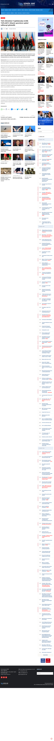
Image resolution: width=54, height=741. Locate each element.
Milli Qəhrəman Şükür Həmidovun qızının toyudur (49, 105)
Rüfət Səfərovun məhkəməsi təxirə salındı (47, 619)
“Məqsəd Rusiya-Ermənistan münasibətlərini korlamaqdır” (47, 231)
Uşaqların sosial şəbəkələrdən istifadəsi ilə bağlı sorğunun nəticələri (46, 641)
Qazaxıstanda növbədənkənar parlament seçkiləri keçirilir (46, 203)
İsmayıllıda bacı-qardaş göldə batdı (46, 252)
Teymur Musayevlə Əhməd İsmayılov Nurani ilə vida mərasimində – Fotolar (46, 351)
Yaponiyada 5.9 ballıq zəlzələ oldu (47, 256)
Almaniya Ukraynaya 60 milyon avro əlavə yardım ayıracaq (46, 290)
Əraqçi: (46, 486)
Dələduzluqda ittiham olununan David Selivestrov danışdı (41, 88)
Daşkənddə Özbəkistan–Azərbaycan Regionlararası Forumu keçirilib (47, 244)
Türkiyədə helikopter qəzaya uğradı (47, 323)
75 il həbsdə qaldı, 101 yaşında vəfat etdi (46, 434)
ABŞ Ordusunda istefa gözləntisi (46, 415)
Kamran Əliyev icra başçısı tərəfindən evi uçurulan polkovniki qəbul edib (41, 69)
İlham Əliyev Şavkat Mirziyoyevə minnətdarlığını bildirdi (47, 600)
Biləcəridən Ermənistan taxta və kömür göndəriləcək (47, 371)
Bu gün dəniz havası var (46, 412)
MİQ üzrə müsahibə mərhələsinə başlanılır (46, 563)
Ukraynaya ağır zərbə (46, 399)
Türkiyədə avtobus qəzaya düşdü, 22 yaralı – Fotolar (46, 356)
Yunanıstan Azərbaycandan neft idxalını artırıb (47, 511)
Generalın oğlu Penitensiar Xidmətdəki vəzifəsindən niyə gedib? (49, 52)
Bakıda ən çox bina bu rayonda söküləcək (49, 65)
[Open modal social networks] (26, 109)
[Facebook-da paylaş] (7, 109)
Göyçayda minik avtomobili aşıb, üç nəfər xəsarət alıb (46, 482)
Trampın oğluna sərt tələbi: (46, 452)
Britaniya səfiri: (4, 163)
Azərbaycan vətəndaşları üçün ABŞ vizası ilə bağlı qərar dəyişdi (46, 299)
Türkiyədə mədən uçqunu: (47, 524)
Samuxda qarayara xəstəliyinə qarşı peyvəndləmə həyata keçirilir (47, 519)
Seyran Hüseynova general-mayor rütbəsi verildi (29, 150)
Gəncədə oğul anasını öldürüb (45, 559)
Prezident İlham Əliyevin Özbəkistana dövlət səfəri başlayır (46, 188)
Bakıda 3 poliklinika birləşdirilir (45, 507)
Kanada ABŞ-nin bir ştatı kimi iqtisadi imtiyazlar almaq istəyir (47, 150)
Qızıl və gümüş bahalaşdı (46, 425)
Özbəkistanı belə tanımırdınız (47, 347)
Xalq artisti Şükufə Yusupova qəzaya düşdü (47, 342)
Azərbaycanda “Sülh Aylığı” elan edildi (47, 649)
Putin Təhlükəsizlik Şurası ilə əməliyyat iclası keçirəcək (47, 623)
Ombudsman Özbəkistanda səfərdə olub (47, 160)
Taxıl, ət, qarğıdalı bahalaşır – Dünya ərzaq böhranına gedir (47, 419)
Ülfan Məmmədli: (47, 478)
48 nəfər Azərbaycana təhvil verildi (47, 574)
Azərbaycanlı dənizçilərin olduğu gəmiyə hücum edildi (30, 164)
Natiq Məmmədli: (46, 315)
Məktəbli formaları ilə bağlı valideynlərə (46, 571)
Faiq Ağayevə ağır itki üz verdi (46, 308)
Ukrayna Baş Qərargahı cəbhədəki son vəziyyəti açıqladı (46, 174)
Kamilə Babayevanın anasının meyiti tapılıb (49, 86)
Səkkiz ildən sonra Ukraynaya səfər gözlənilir (46, 532)
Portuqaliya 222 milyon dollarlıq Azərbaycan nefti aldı (46, 614)
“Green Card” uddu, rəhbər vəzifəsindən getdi (17, 164)
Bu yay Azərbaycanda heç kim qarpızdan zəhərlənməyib (47, 391)
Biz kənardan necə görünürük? (45, 219)
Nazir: (46, 268)
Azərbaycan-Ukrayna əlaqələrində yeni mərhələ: (46, 609)
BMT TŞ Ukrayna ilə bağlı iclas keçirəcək (46, 409)
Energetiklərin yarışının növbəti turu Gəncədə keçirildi (46, 337)
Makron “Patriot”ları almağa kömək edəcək (47, 260)
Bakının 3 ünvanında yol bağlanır (46, 544)
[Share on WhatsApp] (3, 109)
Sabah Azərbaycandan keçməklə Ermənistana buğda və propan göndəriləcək (47, 473)
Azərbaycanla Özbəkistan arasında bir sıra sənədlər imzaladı (46, 278)
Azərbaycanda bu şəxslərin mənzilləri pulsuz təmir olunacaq (47, 429)
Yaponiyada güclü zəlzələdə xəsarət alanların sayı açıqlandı (47, 208)
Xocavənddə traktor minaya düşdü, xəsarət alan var (47, 567)
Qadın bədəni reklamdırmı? (46, 652)
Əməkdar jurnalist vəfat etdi (47, 436)
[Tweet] (18, 109)
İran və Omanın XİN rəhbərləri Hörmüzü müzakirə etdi (47, 457)
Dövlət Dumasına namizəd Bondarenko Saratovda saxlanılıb (46, 627)
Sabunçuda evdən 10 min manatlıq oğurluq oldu (46, 311)
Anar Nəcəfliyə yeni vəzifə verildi (46, 491)
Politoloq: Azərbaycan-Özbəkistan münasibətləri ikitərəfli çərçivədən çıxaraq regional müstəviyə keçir (47, 579)
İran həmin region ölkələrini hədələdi (46, 184)
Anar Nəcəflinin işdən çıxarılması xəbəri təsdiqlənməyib (41, 105)
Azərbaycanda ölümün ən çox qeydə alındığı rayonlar (47, 440)
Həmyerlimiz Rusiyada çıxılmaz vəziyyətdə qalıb (46, 327)
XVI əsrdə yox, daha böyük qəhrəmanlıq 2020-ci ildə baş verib (46, 590)
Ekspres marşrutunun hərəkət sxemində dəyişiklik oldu (47, 367)
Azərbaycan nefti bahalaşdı (47, 319)
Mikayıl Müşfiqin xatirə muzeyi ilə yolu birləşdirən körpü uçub (41, 52)
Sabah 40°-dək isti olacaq (46, 146)
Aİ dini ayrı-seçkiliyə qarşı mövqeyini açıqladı (47, 379)
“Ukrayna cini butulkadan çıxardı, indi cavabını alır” (46, 273)
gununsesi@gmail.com (24, 672)
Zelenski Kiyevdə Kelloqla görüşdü (46, 282)
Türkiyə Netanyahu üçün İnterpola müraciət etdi (46, 552)
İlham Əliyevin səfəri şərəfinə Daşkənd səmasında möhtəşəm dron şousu (47, 214)
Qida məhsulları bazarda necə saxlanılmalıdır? (47, 461)
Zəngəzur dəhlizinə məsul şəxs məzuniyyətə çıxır (46, 387)
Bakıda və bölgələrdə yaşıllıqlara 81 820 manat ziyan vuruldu (46, 514)
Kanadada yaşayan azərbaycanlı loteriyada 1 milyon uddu (6, 150)
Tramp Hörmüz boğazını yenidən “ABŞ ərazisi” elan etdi (46, 222)
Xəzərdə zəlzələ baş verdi (46, 422)
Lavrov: (46, 248)
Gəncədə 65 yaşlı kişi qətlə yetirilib (46, 495)
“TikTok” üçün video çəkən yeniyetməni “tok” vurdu (46, 295)
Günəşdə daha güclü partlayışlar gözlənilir (46, 548)
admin (7, 28)
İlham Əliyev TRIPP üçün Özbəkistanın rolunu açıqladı (47, 645)
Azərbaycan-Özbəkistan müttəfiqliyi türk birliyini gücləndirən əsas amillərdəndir (46, 169)
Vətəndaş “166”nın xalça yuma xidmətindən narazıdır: (47, 585)
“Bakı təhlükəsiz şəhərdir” (47, 304)
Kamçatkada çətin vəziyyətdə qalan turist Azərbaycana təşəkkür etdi (47, 155)
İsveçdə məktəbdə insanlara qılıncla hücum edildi (47, 503)
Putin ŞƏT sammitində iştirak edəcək (47, 541)
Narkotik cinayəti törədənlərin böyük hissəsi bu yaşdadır (46, 404)
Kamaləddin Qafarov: (46, 199)
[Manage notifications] (51, 739)
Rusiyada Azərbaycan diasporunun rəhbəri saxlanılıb (46, 498)
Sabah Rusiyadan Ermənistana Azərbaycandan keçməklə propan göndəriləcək (47, 180)
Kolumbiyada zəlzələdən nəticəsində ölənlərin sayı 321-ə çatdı (46, 468)
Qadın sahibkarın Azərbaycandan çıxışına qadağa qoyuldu (5, 136)
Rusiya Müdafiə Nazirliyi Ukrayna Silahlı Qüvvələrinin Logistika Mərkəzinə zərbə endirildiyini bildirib (47, 636)
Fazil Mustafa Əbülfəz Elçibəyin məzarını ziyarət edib (46, 164)
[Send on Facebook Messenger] (13, 109)
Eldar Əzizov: (47, 235)
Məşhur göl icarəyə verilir (46, 359)
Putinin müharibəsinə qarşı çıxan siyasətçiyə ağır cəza (47, 240)
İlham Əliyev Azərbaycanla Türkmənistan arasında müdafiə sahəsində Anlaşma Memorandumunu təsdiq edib (47, 595)
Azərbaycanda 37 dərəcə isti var (47, 396)
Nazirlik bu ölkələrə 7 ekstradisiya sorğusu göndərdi (45, 528)
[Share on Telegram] (23, 109)
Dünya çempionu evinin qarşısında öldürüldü (46, 333)
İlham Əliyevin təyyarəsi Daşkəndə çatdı (46, 144)
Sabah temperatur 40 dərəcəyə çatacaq (45, 375)
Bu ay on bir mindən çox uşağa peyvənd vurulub (46, 556)
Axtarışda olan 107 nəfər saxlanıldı (46, 286)
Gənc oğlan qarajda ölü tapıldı (46, 464)
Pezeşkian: (46, 193)
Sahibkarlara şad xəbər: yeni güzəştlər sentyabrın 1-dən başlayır (47, 383)
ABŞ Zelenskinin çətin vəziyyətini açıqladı (45, 631)
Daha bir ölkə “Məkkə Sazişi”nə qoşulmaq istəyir (46, 363)
